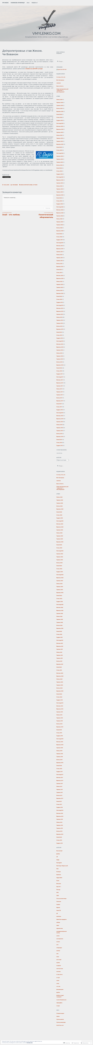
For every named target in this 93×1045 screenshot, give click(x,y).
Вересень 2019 (59, 311)
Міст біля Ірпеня (60, 80)
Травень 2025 (59, 141)
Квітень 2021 (59, 263)
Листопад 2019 (59, 305)
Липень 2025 (59, 135)
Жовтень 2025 (59, 126)
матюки (58, 950)
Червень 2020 (59, 284)
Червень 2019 (59, 320)
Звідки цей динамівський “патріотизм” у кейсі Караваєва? (62, 90)
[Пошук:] (62, 61)
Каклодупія (59, 862)
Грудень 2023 (59, 174)
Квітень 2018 (59, 362)
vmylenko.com (46, 33)
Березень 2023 (59, 195)
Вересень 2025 (59, 129)
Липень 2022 (59, 218)
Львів (57, 880)
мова (30, 184)
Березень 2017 (59, 400)
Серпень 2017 (59, 385)
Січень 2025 (59, 150)
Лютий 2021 (59, 269)
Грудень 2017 (59, 373)
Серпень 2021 (59, 251)
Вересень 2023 (59, 180)
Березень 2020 (59, 293)
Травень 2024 (59, 162)
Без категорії (25, 184)
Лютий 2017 (59, 403)
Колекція (58, 871)
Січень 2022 (59, 236)
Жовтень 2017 (59, 379)
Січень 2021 (59, 272)
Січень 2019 (59, 335)
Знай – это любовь (11, 214)
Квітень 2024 (59, 165)
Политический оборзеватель (46, 215)
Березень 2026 (59, 111)
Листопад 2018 (59, 341)
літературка (59, 947)
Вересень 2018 (59, 347)
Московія (58, 883)
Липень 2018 (59, 353)
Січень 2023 (59, 200)
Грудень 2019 (59, 302)
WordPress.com (60, 1025)
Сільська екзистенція (61, 898)
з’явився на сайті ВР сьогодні (34, 68)
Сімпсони (58, 901)
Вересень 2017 (59, 382)
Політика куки (29, 1042)
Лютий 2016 (59, 439)
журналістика (59, 928)
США (57, 895)
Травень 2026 (59, 105)
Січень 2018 (59, 371)
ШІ (57, 913)
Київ (57, 868)
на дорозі (58, 965)
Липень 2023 (59, 186)
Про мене (5, 2)
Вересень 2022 (59, 212)
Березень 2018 (59, 365)
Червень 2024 (59, 159)
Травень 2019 (59, 323)
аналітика (58, 916)
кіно (57, 944)
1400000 (58, 83)
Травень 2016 (59, 430)
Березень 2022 (59, 230)
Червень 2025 (59, 138)
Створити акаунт (60, 1013)
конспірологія (59, 938)
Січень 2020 (59, 299)
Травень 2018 (59, 359)
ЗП (57, 856)
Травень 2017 (59, 394)
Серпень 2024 (59, 156)
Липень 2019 (59, 317)
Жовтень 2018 (59, 344)
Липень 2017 (59, 388)
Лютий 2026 (59, 114)
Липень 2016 (59, 424)
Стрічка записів (60, 1019)
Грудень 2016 (59, 409)
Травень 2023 (59, 192)
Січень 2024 (59, 171)
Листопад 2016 (59, 412)
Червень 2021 (59, 257)
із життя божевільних (61, 999)
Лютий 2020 (59, 296)
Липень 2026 (59, 99)
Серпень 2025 (59, 132)
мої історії (58, 959)
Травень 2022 (59, 224)
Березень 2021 (59, 266)
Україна (58, 904)
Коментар (48, 208)
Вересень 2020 (59, 278)
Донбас (58, 853)
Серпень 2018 (59, 350)
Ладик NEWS (59, 877)
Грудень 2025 (59, 120)
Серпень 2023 (59, 183)
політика (58, 971)
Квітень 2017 (59, 397)
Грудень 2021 (59, 239)
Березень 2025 (59, 144)
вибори (58, 922)
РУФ (57, 892)
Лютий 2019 (59, 332)
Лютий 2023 (59, 198)
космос (58, 941)
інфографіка (59, 1002)
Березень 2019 (59, 329)
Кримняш (58, 874)
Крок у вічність (60, 86)
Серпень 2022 (59, 215)
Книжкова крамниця (18, 2)
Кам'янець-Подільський (62, 865)
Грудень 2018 (59, 338)
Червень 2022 (59, 221)
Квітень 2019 (59, 326)
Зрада (57, 859)
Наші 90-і (34, 2)
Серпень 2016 (59, 421)
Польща (58, 889)
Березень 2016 (59, 436)
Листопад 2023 (59, 177)
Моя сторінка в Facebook (60, 53)
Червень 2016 (59, 427)
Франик (58, 907)
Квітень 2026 (59, 108)
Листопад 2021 (59, 242)
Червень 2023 (59, 189)
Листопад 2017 (59, 377)
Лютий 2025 (59, 147)
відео (57, 925)
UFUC (28, 2)
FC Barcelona (59, 974)
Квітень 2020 (59, 290)
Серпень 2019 (59, 314)
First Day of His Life (60, 77)
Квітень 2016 (59, 433)
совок (57, 980)
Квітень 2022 (59, 227)
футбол (58, 992)
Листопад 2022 (59, 206)
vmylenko (15, 184)
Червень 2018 (59, 356)
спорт (57, 983)
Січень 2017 (59, 406)
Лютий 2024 (59, 168)
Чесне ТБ (58, 910)
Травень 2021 (59, 260)
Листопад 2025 (59, 123)
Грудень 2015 (59, 445)
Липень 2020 (59, 281)
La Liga (58, 977)
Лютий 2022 (59, 233)
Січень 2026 (59, 117)
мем (57, 953)
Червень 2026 (59, 102)
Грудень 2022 (59, 203)
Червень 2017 (59, 391)
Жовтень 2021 (59, 245)
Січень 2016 (59, 442)
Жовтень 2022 (59, 209)
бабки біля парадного (61, 919)
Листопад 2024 (59, 153)
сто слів (58, 986)
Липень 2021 (59, 254)
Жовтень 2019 (59, 308)
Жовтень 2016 (59, 415)
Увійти (58, 1016)
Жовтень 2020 (59, 275)
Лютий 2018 (59, 368)
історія (35, 184)
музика (58, 962)
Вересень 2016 (59, 418)
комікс (58, 935)
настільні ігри (59, 968)
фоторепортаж (59, 989)
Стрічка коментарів (61, 1022)
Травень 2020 (59, 287)
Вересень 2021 (59, 248)
